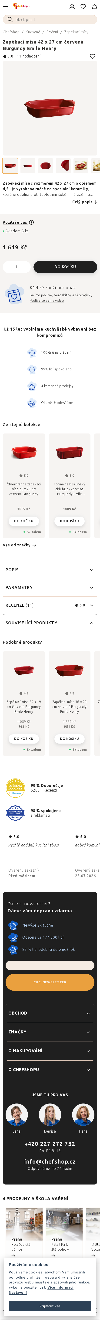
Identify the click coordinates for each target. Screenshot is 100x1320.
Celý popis (82, 202)
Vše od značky (16, 545)
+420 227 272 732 (50, 1144)
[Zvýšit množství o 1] (25, 267)
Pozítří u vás (15, 222)
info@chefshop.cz (50, 1161)
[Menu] (5, 6)
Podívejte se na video (47, 301)
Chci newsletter (50, 982)
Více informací (60, 1287)
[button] (24, 735)
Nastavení (18, 1292)
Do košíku (65, 267)
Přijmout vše (50, 1306)
